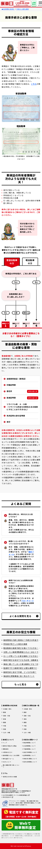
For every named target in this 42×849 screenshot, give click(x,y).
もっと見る (20, 684)
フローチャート (27, 600)
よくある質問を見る (20, 616)
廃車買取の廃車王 (8, 9)
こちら (34, 84)
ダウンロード (32, 391)
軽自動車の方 (30, 262)
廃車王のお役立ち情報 (10, 777)
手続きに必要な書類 (22, 9)
